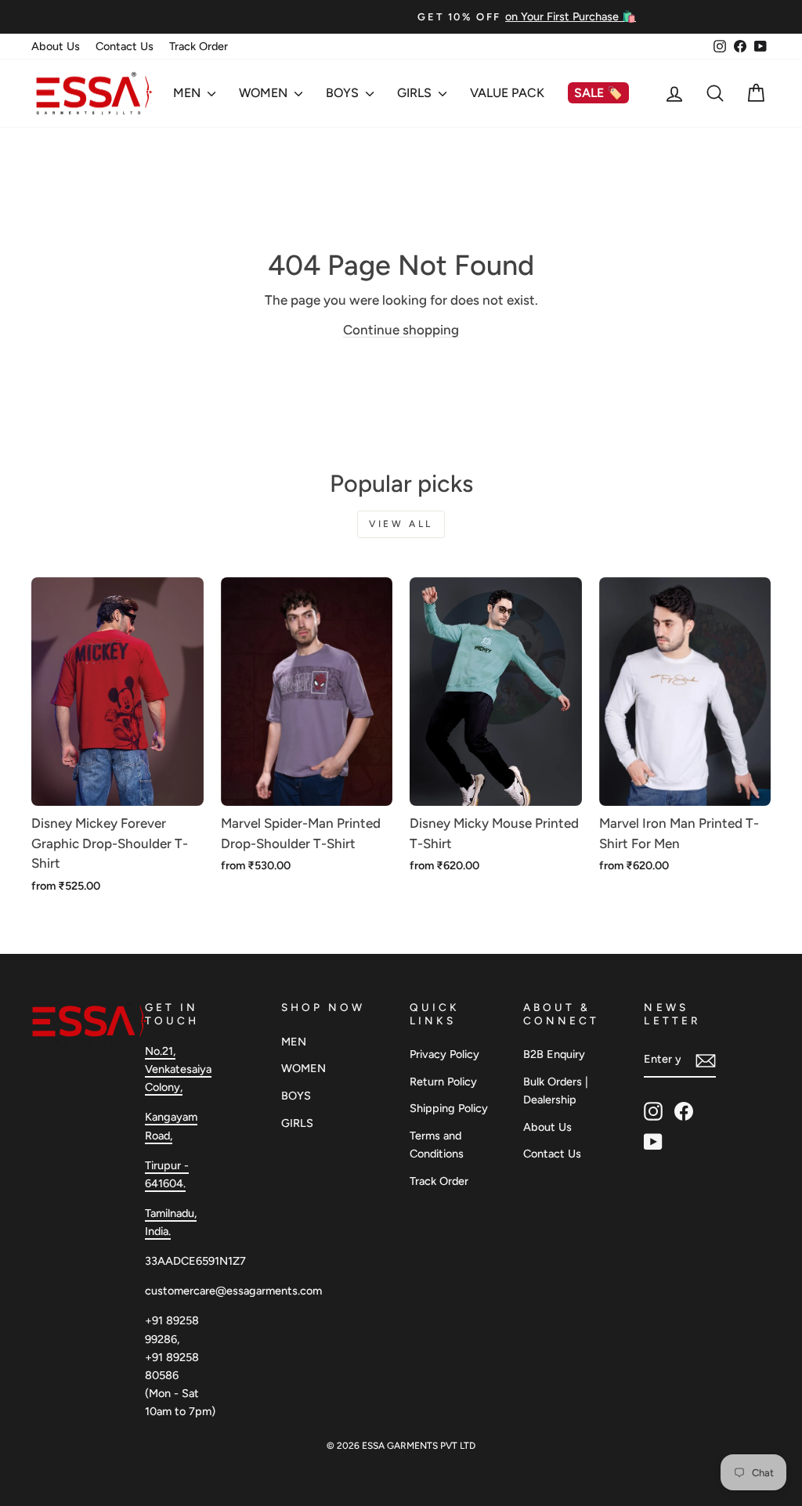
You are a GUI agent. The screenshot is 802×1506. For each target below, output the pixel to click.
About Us (55, 46)
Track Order (198, 46)
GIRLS (416, 92)
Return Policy (443, 1081)
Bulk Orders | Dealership (555, 1090)
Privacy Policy (444, 1054)
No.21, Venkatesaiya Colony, (178, 1069)
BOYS (344, 92)
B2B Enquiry (554, 1054)
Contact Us (125, 46)
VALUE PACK (507, 92)
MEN (188, 92)
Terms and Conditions (437, 1145)
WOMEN (265, 92)
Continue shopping (401, 330)
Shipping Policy (449, 1108)
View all (401, 523)
